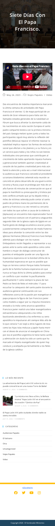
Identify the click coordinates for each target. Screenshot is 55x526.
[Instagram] (39, 492)
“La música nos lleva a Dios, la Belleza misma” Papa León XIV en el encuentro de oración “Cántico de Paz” (32, 399)
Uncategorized (9, 448)
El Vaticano (7, 438)
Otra (5, 443)
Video (49, 95)
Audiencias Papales (11, 433)
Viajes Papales (35, 95)
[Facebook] (15, 492)
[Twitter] (23, 492)
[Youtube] (31, 492)
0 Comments (22, 389)
